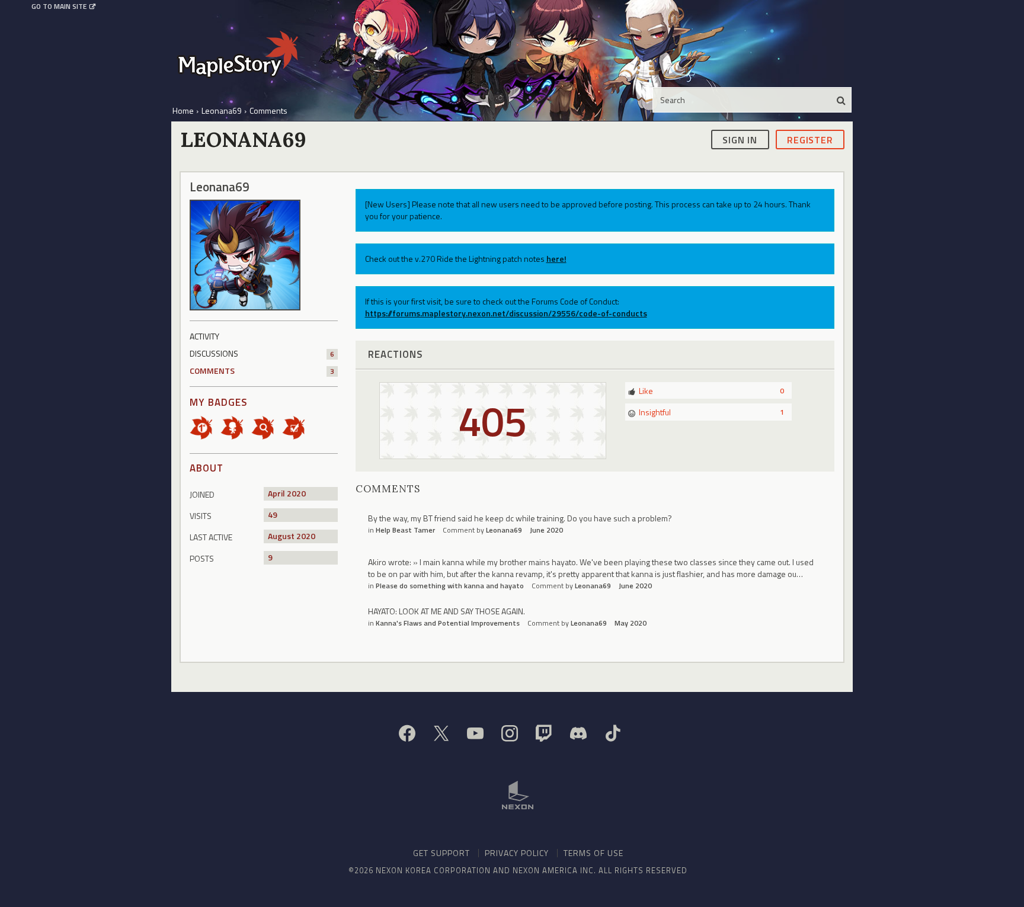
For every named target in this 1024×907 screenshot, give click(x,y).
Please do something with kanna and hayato (450, 585)
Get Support (441, 853)
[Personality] (235, 427)
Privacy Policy (517, 853)
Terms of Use (593, 853)
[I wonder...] (266, 427)
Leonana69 (504, 530)
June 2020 (546, 530)
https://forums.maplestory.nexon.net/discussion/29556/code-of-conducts (506, 313)
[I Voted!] (297, 427)
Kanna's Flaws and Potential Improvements (448, 623)
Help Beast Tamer (405, 530)
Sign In (739, 139)
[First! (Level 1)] (205, 427)
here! (556, 258)
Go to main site (59, 6)
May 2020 (631, 623)
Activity (204, 336)
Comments (262, 370)
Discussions (262, 353)
